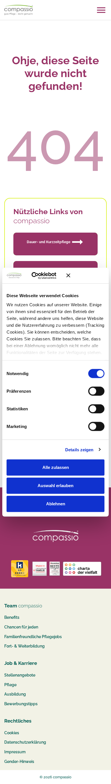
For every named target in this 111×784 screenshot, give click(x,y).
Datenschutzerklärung (25, 742)
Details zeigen (79, 449)
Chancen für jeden (21, 627)
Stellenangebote (19, 675)
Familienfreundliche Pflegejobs (33, 636)
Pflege (10, 684)
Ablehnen (55, 503)
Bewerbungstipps (21, 704)
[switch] (96, 391)
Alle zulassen (55, 467)
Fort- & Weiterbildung (24, 646)
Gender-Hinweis (19, 761)
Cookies (11, 733)
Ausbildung (15, 694)
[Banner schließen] (85, 276)
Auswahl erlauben (55, 485)
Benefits (11, 617)
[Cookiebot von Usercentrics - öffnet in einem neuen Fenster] (39, 275)
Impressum (15, 752)
